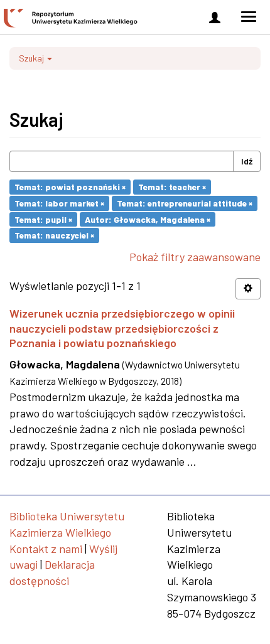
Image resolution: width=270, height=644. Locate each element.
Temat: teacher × (172, 186)
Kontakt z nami (45, 548)
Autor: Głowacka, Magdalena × (147, 218)
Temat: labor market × (59, 203)
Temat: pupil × (43, 218)
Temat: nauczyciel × (54, 235)
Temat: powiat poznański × (70, 186)
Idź (246, 161)
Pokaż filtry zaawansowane (195, 257)
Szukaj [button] (32, 58)
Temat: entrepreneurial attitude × (184, 203)
